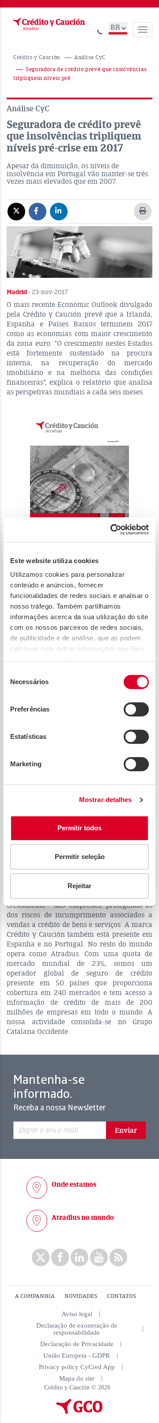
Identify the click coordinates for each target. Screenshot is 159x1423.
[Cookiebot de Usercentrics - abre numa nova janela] (112, 529)
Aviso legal (76, 1313)
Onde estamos (74, 1184)
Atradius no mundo (83, 1217)
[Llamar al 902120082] (100, 30)
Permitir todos (79, 828)
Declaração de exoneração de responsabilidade (76, 1329)
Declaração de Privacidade (77, 1343)
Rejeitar (79, 885)
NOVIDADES (80, 1296)
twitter (40, 1257)
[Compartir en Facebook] (37, 211)
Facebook (60, 1257)
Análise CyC (90, 57)
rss (118, 1257)
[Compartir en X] (16, 211)
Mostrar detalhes (105, 799)
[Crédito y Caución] (48, 24)
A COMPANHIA (35, 1296)
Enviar (126, 1130)
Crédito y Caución (36, 57)
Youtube (99, 1257)
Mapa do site (77, 1378)
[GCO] (79, 1412)
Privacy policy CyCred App (77, 1366)
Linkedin (79, 1257)
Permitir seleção (80, 856)
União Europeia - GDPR (76, 1355)
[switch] (136, 709)
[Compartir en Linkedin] (58, 211)
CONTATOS (121, 1296)
